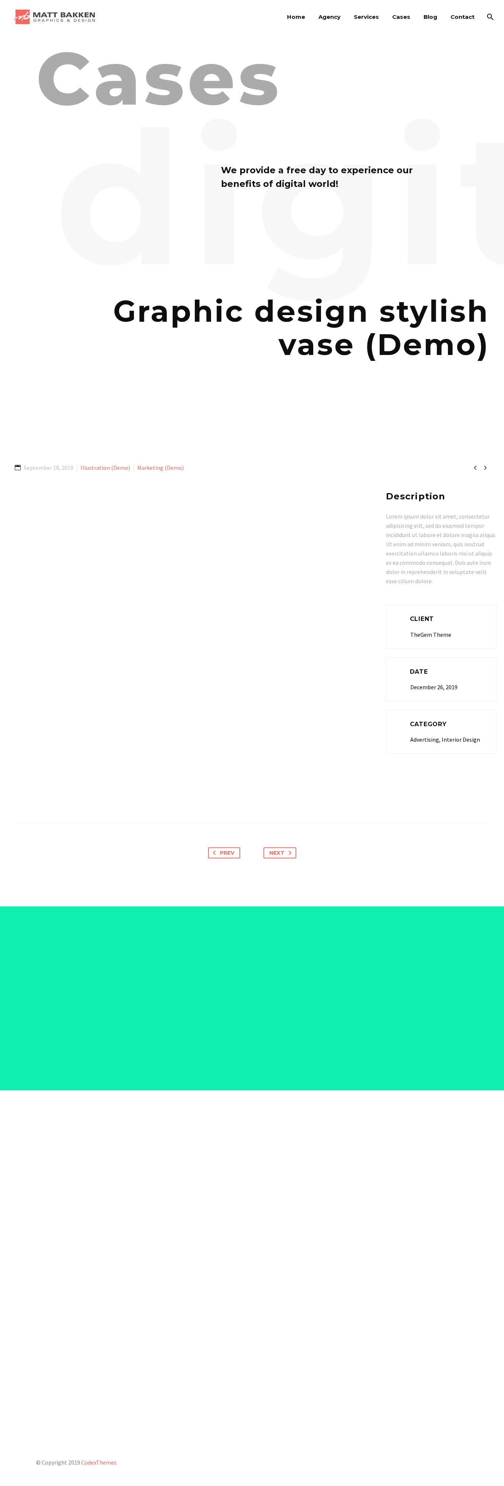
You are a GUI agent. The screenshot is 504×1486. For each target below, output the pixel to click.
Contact (462, 16)
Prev (227, 853)
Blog (430, 16)
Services (366, 16)
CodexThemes (99, 1462)
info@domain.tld (417, 1357)
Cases (401, 16)
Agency (329, 16)
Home (296, 16)
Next (276, 853)
